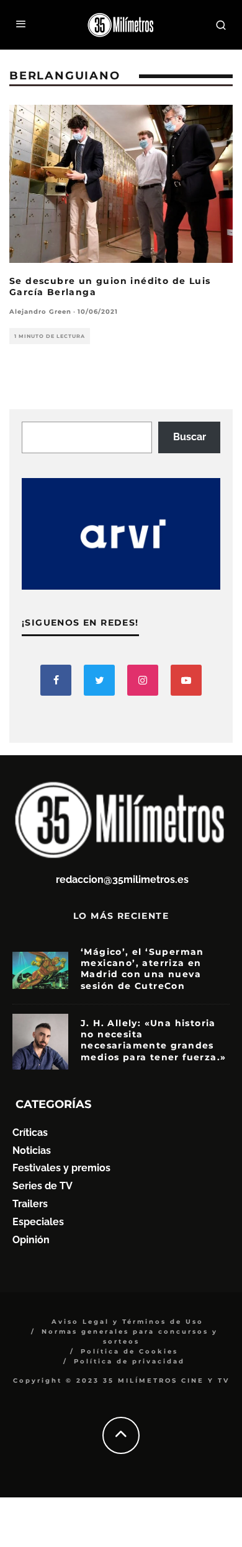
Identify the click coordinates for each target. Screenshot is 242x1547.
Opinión (31, 1240)
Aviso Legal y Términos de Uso (128, 1322)
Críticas (30, 1132)
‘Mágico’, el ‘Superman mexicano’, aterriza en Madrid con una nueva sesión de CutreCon (142, 968)
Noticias (31, 1150)
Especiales (38, 1222)
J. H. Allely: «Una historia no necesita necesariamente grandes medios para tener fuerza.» (153, 1040)
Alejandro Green (40, 312)
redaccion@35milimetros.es (122, 879)
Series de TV (42, 1186)
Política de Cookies (129, 1351)
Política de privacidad (129, 1361)
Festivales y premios (61, 1168)
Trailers (30, 1204)
